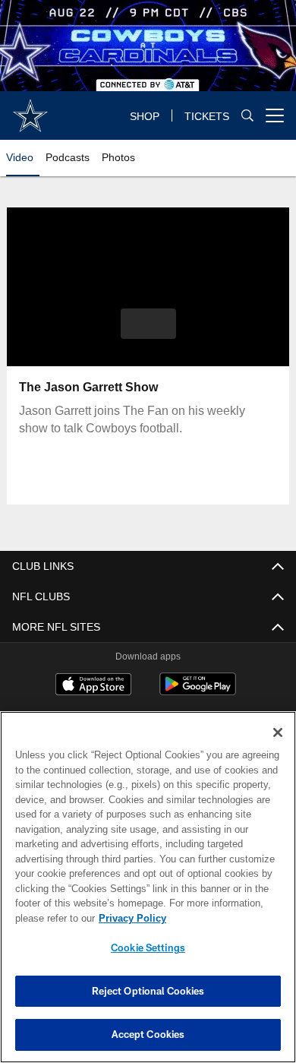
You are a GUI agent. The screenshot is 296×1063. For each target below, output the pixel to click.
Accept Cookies (148, 1034)
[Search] (247, 115)
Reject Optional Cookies (148, 991)
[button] (148, 323)
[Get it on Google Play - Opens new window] (198, 692)
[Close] (277, 732)
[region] (148, 887)
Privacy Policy (132, 918)
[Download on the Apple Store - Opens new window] (93, 686)
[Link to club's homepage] (30, 109)
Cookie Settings (148, 947)
